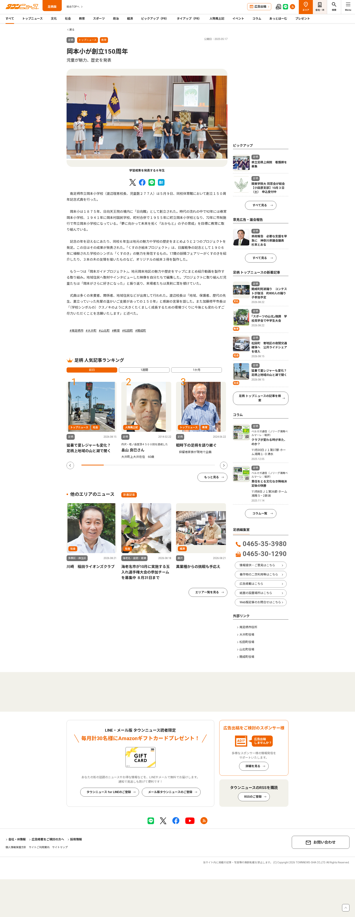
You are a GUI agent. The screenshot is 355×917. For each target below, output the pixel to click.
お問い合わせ (324, 842)
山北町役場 (246, 649)
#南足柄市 (76, 330)
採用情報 (76, 839)
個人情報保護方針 (16, 847)
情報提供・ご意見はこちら (257, 565)
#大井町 (91, 330)
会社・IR (319, 10)
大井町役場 (246, 634)
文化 (54, 18)
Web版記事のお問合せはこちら (260, 602)
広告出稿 (260, 6)
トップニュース (32, 18)
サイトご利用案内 (39, 847)
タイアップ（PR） (189, 18)
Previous (70, 465)
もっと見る (211, 477)
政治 (116, 18)
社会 (68, 18)
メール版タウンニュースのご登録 (170, 792)
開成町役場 (246, 657)
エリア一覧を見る (207, 592)
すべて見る (260, 205)
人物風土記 (216, 18)
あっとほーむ (278, 18)
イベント (238, 18)
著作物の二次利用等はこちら (259, 574)
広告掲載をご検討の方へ (48, 839)
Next (223, 465)
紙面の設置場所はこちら (256, 593)
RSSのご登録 (253, 796)
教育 (82, 18)
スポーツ (99, 18)
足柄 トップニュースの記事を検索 (260, 398)
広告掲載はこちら (251, 583)
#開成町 (140, 330)
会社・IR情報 (17, 839)
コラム (256, 18)
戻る (72, 29)
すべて (10, 18)
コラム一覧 (259, 513)
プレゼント (302, 18)
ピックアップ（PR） (155, 18)
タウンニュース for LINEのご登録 (109, 792)
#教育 (116, 330)
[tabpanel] (147, 121)
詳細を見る (253, 766)
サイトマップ (60, 847)
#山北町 (104, 330)
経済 (130, 18)
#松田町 (127, 330)
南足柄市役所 (248, 627)
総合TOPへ (73, 6)
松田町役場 (246, 642)
